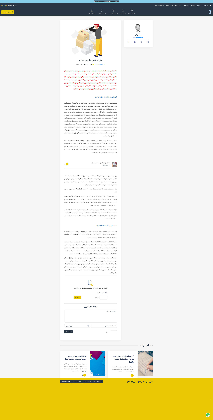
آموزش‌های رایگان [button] (113, 13)
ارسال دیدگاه (68, 332)
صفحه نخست (131, 13)
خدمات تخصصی (102, 13)
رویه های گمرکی (99, 64)
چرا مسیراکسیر (91, 13)
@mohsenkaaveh (138, 37)
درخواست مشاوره (7, 12)
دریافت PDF (77, 297)
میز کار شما (123, 13)
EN (5, 5)
